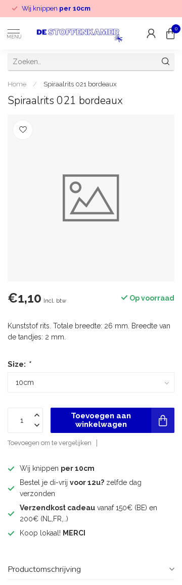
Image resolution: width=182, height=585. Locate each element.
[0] (170, 33)
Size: (19, 364)
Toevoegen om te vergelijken (50, 443)
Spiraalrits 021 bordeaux (80, 84)
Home (17, 84)
